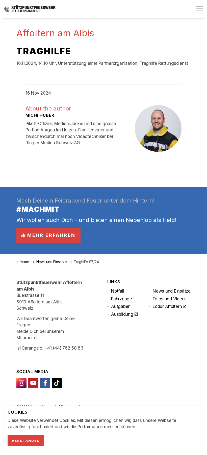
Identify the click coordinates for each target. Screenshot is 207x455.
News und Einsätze (172, 291)
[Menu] (199, 9)
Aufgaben (121, 306)
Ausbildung (122, 314)
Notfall (117, 291)
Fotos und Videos (170, 298)
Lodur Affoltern (167, 306)
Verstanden (26, 441)
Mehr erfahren (51, 235)
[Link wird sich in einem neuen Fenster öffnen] (21, 383)
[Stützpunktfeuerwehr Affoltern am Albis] (30, 8)
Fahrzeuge (121, 298)
